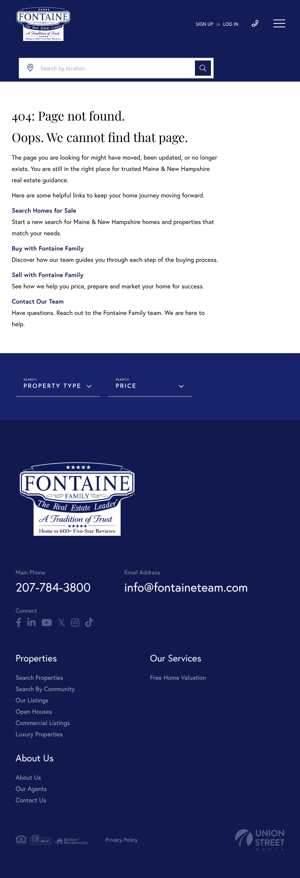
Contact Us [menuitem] (31, 800)
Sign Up (204, 24)
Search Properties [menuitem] (39, 678)
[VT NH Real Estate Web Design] (259, 840)
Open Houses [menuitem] (34, 711)
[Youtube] (46, 622)
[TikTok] (89, 622)
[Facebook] (18, 622)
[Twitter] (61, 622)
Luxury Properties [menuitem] (39, 734)
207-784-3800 (53, 587)
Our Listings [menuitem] (32, 700)
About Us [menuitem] (28, 777)
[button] (203, 68)
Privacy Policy (121, 839)
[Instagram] (75, 622)
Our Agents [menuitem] (31, 789)
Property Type (52, 386)
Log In (230, 24)
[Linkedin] (31, 622)
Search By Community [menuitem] (45, 689)
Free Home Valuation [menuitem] (178, 678)
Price (126, 386)
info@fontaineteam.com (186, 587)
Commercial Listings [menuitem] (43, 723)
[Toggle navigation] (279, 23)
